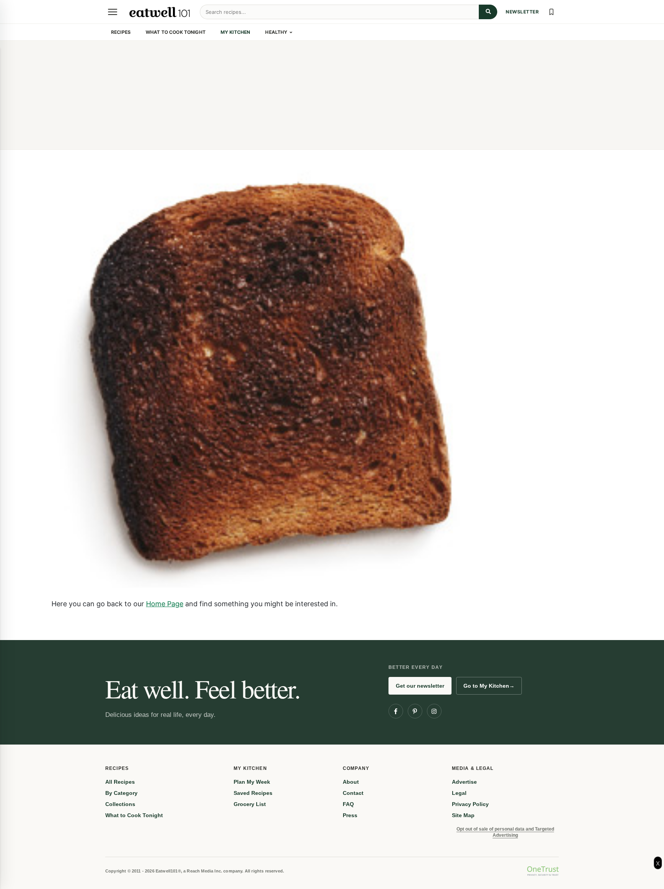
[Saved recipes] (551, 12)
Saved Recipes (253, 793)
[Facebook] (395, 711)
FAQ (348, 804)
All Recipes (120, 782)
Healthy (276, 32)
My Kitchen (235, 32)
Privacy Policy (470, 804)
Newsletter (522, 11)
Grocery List (250, 804)
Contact (353, 793)
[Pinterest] (415, 711)
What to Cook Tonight (176, 32)
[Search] (488, 12)
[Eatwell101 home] (159, 11)
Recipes (121, 32)
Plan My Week (252, 782)
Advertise (464, 782)
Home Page (164, 604)
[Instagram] (434, 711)
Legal (459, 793)
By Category (121, 793)
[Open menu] (112, 12)
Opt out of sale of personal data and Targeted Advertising (505, 832)
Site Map (463, 815)
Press (350, 815)
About (351, 782)
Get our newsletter (420, 686)
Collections (120, 804)
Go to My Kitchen (489, 686)
